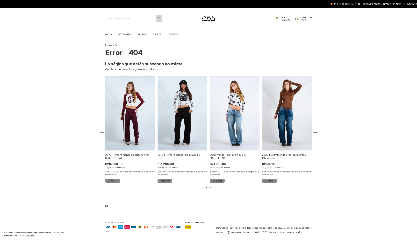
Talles (157, 34)
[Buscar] (159, 18)
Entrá (284, 17)
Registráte (285, 20)
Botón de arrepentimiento (298, 227)
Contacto (173, 34)
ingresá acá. (275, 227)
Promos (142, 34)
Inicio (108, 34)
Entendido (30, 235)
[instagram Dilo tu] (106, 206)
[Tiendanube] (228, 233)
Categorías (124, 34)
